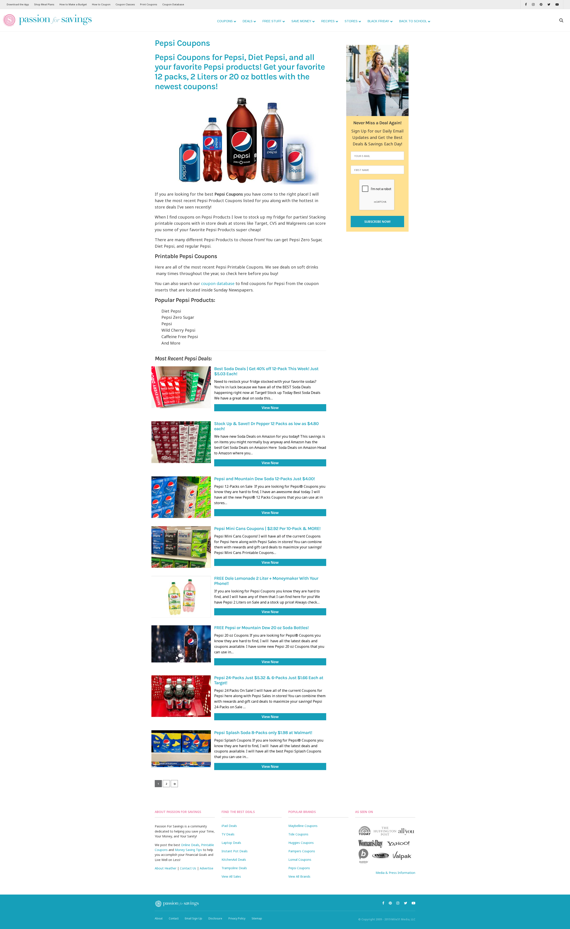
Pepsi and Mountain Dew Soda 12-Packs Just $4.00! (264, 479)
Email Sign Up (193, 918)
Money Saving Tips (188, 850)
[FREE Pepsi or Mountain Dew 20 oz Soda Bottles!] (181, 643)
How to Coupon (101, 4)
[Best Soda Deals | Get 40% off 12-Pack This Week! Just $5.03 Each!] (181, 387)
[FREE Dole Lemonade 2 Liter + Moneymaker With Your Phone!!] (181, 597)
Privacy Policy (236, 918)
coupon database (217, 283)
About (159, 918)
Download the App (18, 4)
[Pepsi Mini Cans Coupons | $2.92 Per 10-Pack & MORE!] (181, 547)
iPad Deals (229, 826)
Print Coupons (148, 4)
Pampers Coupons (301, 851)
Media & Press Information (395, 873)
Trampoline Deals (234, 868)
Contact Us (188, 868)
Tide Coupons (298, 834)
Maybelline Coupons (303, 826)
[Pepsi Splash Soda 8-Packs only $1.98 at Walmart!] (181, 748)
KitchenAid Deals (234, 859)
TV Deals (228, 834)
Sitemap (257, 918)
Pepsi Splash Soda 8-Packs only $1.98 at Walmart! (263, 732)
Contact (174, 918)
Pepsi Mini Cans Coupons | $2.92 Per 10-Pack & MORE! (267, 528)
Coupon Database (173, 4)
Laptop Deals (231, 843)
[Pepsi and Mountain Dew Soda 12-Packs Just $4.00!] (181, 497)
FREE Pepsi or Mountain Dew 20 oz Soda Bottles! (261, 627)
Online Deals (190, 845)
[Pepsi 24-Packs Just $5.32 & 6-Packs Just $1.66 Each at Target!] (181, 696)
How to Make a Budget (73, 4)
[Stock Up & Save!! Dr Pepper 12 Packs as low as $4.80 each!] (181, 442)
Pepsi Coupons (299, 868)
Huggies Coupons (301, 843)
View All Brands (299, 876)
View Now (270, 407)
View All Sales (231, 876)
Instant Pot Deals (235, 851)
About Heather (165, 868)
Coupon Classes (125, 4)
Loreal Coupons (299, 859)
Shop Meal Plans (44, 4)
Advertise (206, 868)
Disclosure (215, 918)
